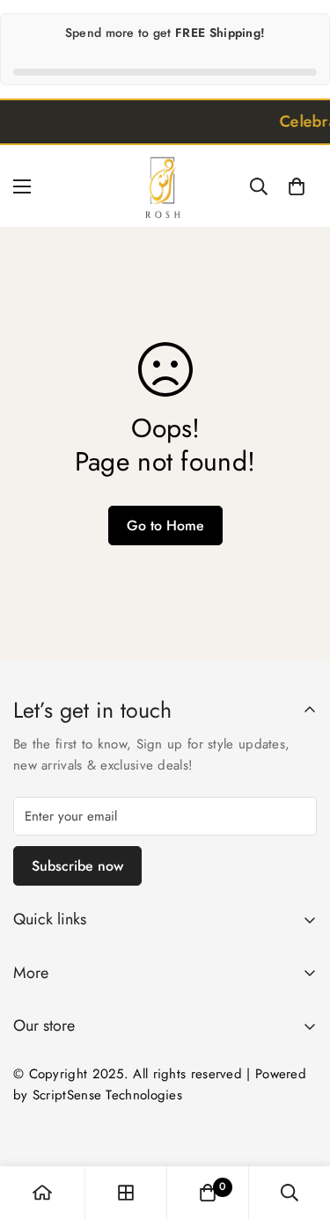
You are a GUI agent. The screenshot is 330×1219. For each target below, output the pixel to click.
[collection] (126, 1192)
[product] (42, 1192)
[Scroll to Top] (298, 1125)
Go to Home (165, 525)
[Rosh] (165, 186)
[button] (296, 186)
